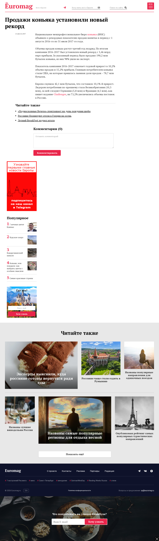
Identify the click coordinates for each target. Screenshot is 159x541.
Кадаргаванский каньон (15, 254)
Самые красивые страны (21, 278)
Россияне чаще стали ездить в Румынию (101, 380)
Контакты (66, 471)
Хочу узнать (21, 314)
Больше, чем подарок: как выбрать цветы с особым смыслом (15, 267)
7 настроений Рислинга (15, 480)
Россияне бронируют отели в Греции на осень (44, 115)
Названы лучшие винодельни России (20, 428)
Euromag (19, 6)
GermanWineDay (77, 480)
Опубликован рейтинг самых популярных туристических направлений (134, 436)
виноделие (61, 480)
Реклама (81, 471)
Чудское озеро (16, 237)
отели (113, 480)
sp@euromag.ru (147, 490)
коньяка (92, 34)
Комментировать (47, 152)
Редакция (109, 471)
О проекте (52, 471)
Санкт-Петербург (45, 480)
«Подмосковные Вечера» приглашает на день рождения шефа (54, 111)
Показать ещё (75, 454)
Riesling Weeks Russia (97, 480)
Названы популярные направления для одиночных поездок (139, 375)
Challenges (60, 94)
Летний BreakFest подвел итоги (36, 120)
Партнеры (94, 471)
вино (32, 480)
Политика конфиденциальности (79, 490)
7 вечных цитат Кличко (15, 225)
